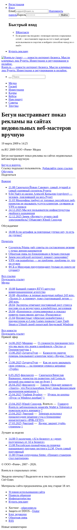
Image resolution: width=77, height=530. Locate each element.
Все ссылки (8, 276)
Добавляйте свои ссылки (57, 168)
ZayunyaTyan (30, 352)
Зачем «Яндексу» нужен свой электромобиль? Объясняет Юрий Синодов (35, 218)
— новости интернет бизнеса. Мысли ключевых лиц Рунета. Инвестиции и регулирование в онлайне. (36, 69)
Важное (6, 181)
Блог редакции (18, 514)
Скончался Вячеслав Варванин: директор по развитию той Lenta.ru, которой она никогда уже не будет (37, 378)
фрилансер (27, 375)
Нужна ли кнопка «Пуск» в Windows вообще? (39, 396)
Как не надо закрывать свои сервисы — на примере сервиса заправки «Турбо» (40, 365)
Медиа (13, 83)
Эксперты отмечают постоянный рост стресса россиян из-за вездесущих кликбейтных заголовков (40, 306)
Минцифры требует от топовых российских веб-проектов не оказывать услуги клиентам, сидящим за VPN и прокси (42, 203)
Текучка (13, 105)
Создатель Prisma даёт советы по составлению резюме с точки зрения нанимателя (42, 249)
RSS (11, 520)
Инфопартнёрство (20, 498)
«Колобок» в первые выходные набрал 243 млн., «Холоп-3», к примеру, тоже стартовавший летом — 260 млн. (42, 298)
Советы (13, 102)
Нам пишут (16, 99)
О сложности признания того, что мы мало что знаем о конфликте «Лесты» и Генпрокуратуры (41, 346)
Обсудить (7, 171)
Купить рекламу (18, 51)
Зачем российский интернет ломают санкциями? (38, 257)
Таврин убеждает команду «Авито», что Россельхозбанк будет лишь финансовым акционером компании (42, 388)
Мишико (27, 343)
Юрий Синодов (31, 403)
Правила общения (20, 495)
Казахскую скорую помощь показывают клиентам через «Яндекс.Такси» (41, 354)
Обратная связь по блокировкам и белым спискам (39, 253)
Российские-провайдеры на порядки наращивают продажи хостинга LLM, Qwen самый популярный (40, 448)
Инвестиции (16, 89)
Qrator (35, 511)
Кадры (13, 92)
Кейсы (12, 96)
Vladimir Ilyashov (32, 394)
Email (12, 11)
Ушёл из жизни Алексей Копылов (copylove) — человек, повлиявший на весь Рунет (40, 195)
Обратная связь (18, 517)
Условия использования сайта (27, 491)
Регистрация (16, 4)
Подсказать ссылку (13, 279)
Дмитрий (27, 413)
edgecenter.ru (28, 507)
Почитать (7, 241)
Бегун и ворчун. (11, 165)
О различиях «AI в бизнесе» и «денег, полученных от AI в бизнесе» (35, 440)
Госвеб (13, 86)
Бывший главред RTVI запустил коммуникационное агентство (32, 290)
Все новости (9, 330)
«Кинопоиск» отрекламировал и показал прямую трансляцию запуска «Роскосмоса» (37, 313)
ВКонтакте (22, 32)
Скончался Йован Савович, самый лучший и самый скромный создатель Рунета (40, 189)
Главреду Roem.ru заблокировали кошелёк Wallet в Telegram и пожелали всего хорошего (40, 407)
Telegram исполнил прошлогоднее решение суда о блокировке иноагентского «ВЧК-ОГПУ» (35, 417)
